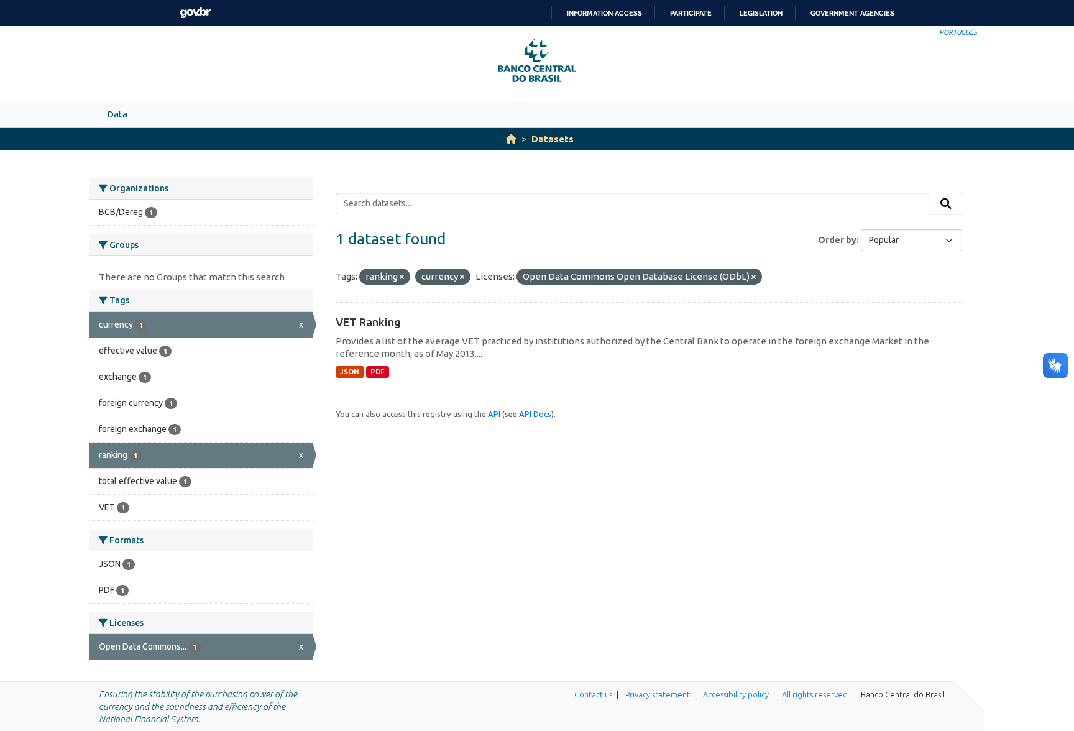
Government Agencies (852, 13)
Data (117, 114)
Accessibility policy (736, 694)
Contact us (593, 694)
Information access (604, 13)
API (494, 414)
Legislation (761, 13)
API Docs (535, 414)
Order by (837, 240)
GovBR (195, 13)
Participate (691, 13)
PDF (377, 371)
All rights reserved (815, 694)
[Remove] (402, 277)
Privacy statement (657, 694)
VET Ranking (368, 322)
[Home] (511, 139)
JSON (349, 371)
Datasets (552, 139)
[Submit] (946, 204)
